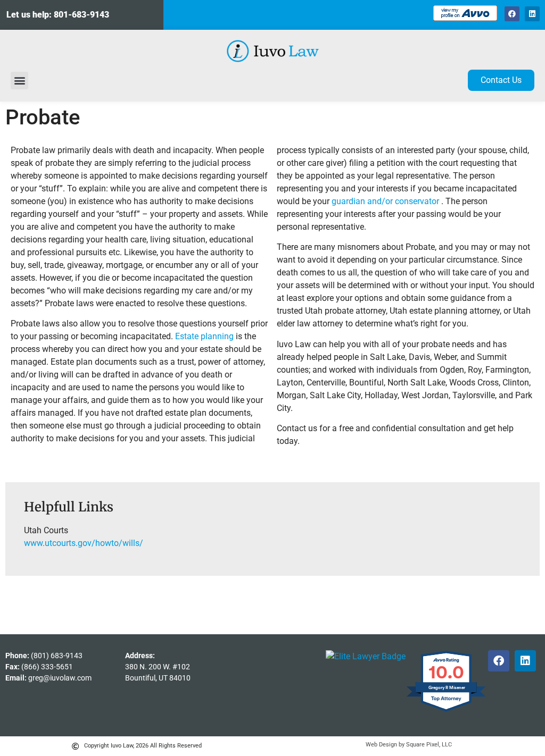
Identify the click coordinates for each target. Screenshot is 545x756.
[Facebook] (512, 13)
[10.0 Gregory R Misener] (447, 711)
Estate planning (204, 336)
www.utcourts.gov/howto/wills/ (83, 543)
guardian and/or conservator (386, 201)
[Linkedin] (532, 13)
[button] (19, 80)
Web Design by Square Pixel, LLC (409, 744)
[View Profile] (366, 656)
